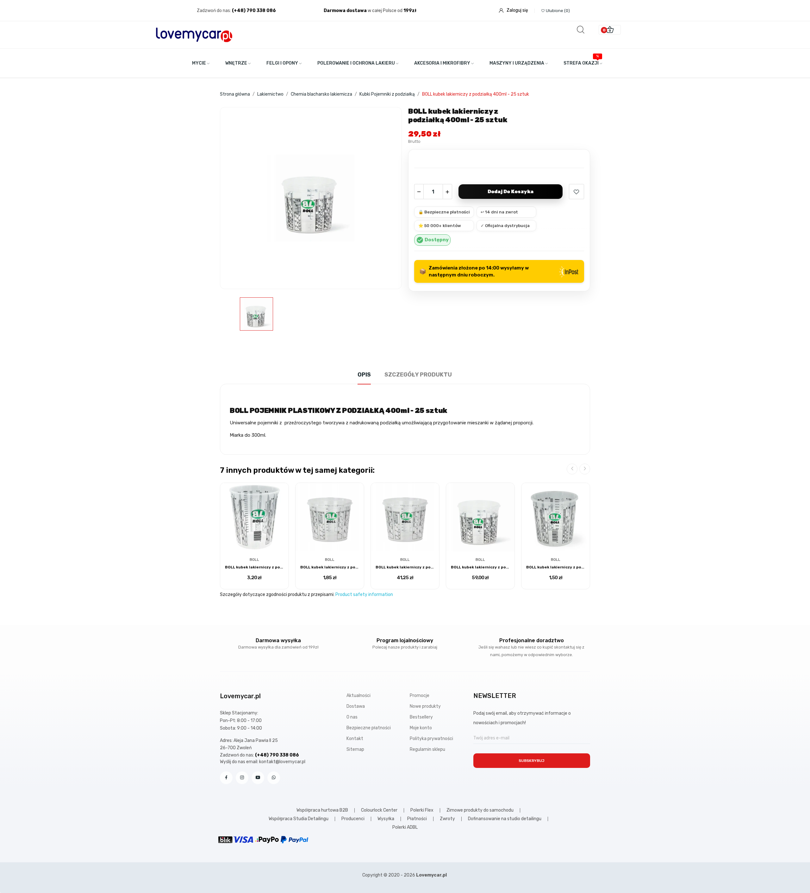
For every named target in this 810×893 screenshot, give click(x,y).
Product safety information (364, 594)
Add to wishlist (576, 191)
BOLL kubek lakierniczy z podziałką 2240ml (254, 567)
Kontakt (354, 738)
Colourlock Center (379, 810)
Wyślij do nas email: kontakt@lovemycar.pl (262, 761)
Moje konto (421, 728)
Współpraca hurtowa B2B (322, 810)
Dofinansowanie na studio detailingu (504, 819)
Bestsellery (421, 717)
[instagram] (242, 777)
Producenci (352, 819)
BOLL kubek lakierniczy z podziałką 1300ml (329, 567)
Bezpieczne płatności (368, 728)
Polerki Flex (421, 810)
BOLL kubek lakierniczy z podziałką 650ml (555, 567)
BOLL (254, 559)
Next (584, 469)
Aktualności (358, 695)
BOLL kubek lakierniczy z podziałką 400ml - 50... (480, 567)
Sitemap (355, 749)
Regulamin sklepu (427, 749)
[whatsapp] (273, 777)
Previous (572, 469)
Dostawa (355, 706)
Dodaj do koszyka (510, 191)
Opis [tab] (364, 374)
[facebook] (226, 777)
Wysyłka (385, 819)
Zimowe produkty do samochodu (480, 810)
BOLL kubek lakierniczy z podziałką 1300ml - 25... (405, 567)
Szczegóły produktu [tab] (418, 374)
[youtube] (258, 777)
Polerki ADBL (405, 827)
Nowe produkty (425, 706)
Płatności (417, 819)
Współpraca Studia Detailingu (298, 819)
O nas (352, 717)
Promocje (419, 695)
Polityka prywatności (431, 738)
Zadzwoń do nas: (214, 10)
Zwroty (447, 819)
